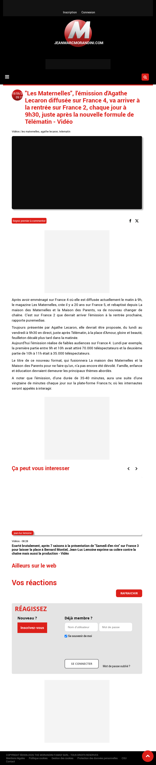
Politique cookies (38, 758)
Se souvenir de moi (80, 636)
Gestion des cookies (62, 758)
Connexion (88, 12)
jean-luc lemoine (22, 533)
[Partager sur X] (137, 220)
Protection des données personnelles (97, 758)
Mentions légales (15, 758)
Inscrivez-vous (32, 627)
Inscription (70, 12)
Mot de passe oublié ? (116, 666)
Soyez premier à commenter (29, 221)
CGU (124, 758)
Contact (10, 761)
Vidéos (16, 131)
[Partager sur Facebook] (131, 220)
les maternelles (30, 131)
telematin (64, 131)
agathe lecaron (49, 131)
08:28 (25, 541)
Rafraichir (129, 593)
